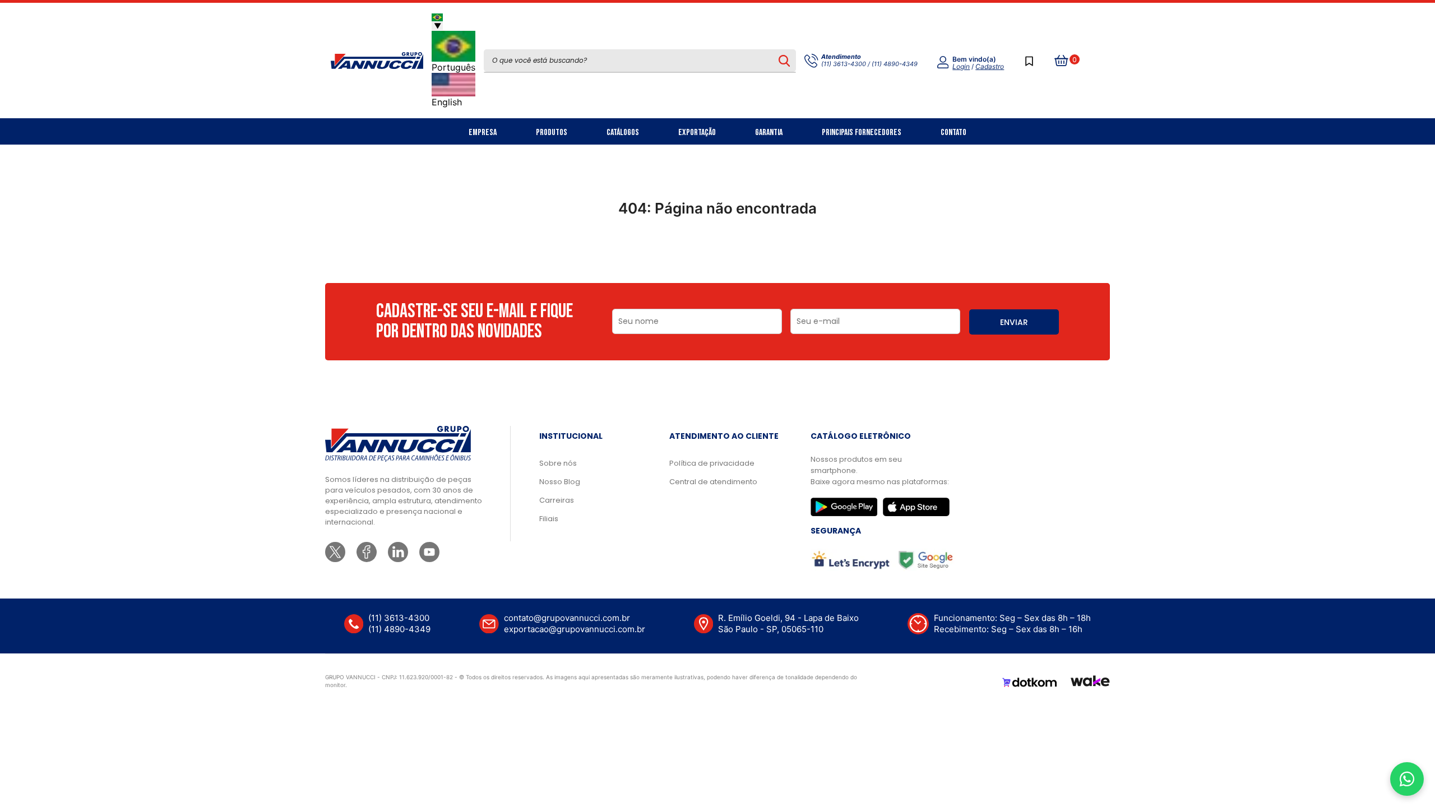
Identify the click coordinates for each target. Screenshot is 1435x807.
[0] (1061, 60)
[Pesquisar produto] (784, 60)
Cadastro (989, 66)
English (447, 102)
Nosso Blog (559, 481)
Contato (953, 132)
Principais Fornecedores (861, 132)
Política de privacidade (711, 463)
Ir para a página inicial (717, 257)
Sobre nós (558, 463)
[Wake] (1090, 682)
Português (453, 67)
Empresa (483, 132)
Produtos (551, 132)
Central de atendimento (713, 481)
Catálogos (623, 132)
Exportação (697, 132)
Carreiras (556, 500)
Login (961, 66)
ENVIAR (1014, 322)
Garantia (769, 132)
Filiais (548, 518)
